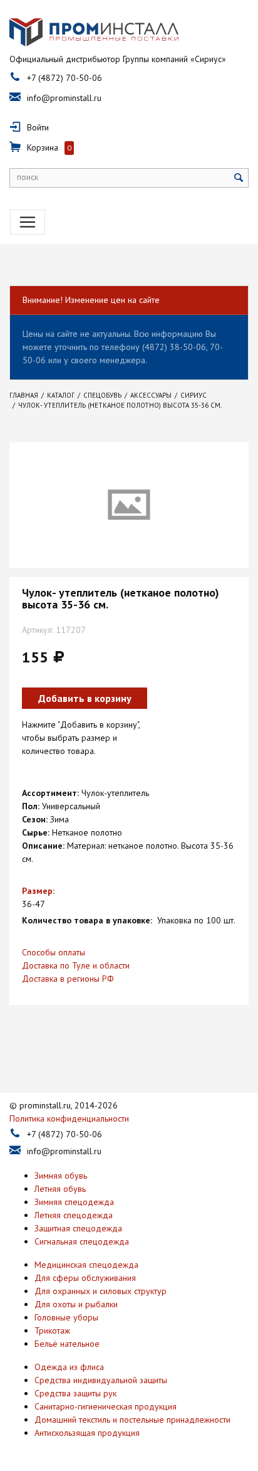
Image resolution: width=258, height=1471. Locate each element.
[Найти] (239, 178)
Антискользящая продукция (87, 1432)
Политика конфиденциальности (69, 1118)
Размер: (38, 890)
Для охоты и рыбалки (76, 1304)
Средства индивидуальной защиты (100, 1380)
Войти (38, 127)
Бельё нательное (67, 1343)
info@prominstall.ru (64, 98)
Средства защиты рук (75, 1393)
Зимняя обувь (60, 1175)
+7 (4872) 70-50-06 (64, 77)
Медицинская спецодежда (86, 1264)
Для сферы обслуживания (85, 1277)
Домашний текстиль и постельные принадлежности (132, 1419)
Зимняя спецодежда (74, 1202)
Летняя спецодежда (73, 1215)
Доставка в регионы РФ (68, 978)
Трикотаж (52, 1330)
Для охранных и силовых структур (100, 1291)
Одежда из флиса (69, 1367)
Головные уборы (66, 1317)
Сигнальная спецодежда (81, 1241)
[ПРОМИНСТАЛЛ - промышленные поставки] (93, 33)
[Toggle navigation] (27, 222)
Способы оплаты (53, 952)
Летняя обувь (60, 1188)
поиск (27, 177)
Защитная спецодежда (78, 1228)
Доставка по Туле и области (76, 965)
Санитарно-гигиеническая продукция (105, 1406)
